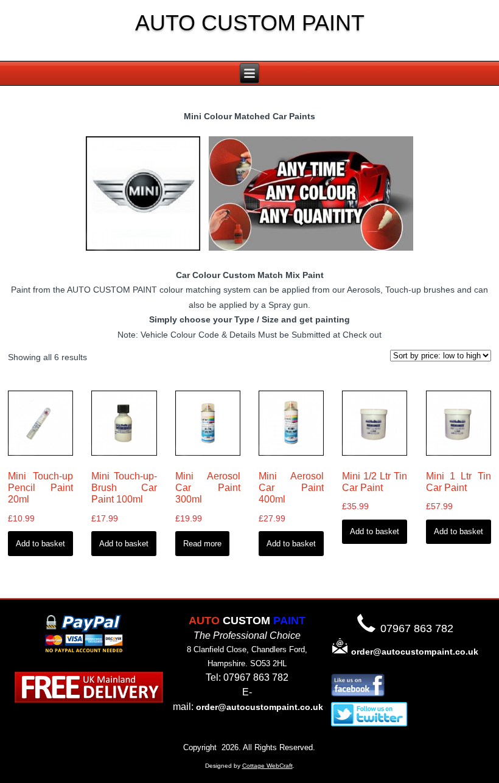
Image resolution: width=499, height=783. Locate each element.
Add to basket (40, 543)
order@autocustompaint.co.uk (259, 707)
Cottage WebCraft (267, 765)
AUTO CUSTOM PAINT (250, 22)
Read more (202, 543)
